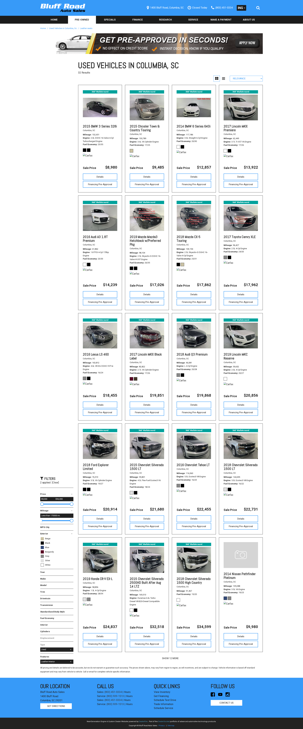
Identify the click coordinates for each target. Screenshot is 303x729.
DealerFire (143, 721)
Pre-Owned (82, 19)
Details (100, 176)
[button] (258, 7)
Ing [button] (240, 8)
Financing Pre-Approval (100, 184)
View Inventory (162, 692)
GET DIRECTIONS (56, 706)
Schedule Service (163, 708)
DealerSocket (163, 721)
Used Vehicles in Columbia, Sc (63, 28)
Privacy (162, 726)
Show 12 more (170, 658)
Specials (110, 19)
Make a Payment (221, 19)
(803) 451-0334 (113, 692)
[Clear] (55, 482)
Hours (127, 692)
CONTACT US (227, 702)
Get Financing (161, 696)
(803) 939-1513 (115, 696)
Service (193, 19)
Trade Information (163, 704)
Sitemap (170, 726)
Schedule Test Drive (165, 700)
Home (54, 19)
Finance (137, 19)
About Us (249, 19)
